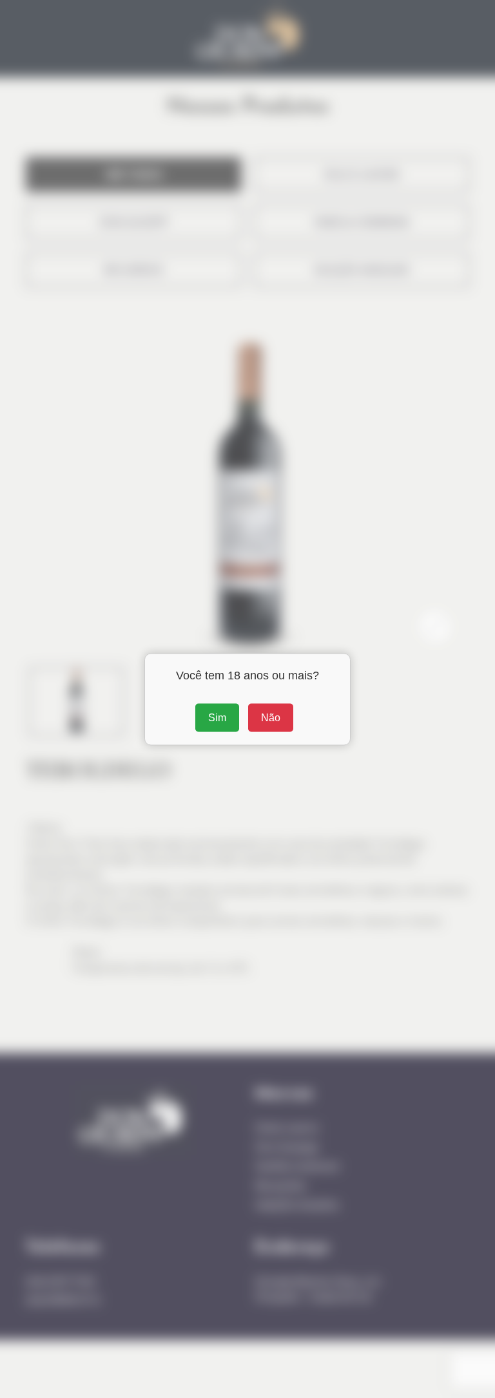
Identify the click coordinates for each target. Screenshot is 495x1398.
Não (270, 717)
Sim (217, 717)
